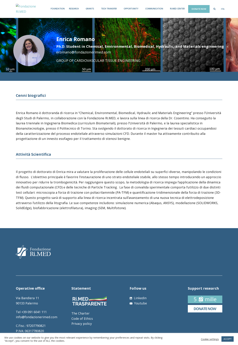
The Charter (80, 313)
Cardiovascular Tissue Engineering (107, 60)
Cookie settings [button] (210, 339)
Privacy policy (81, 323)
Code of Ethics (82, 318)
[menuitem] (222, 9)
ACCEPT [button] (228, 338)
